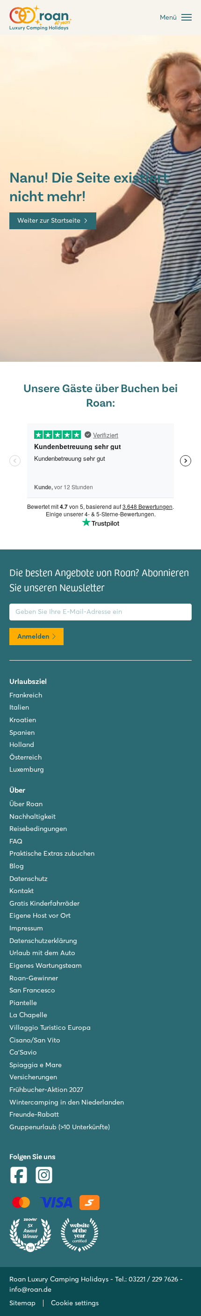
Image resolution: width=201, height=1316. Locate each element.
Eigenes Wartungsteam (45, 965)
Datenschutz (28, 878)
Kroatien (22, 720)
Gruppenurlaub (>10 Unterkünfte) (59, 1127)
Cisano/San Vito (34, 1040)
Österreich (25, 757)
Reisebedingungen (38, 828)
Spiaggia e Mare (35, 1065)
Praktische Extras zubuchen (51, 853)
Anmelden (33, 636)
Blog (16, 866)
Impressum (26, 928)
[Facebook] (18, 1176)
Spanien (22, 732)
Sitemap (22, 1303)
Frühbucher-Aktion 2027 (46, 1089)
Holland (21, 744)
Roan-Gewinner (33, 978)
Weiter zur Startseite (48, 220)
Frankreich (25, 695)
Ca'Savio (23, 1052)
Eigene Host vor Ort (40, 915)
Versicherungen (33, 1077)
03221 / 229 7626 (153, 1279)
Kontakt (21, 891)
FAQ (15, 841)
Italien (19, 707)
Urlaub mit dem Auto (42, 953)
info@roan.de (30, 1289)
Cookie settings (75, 1303)
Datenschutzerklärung (43, 940)
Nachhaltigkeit (32, 816)
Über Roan (26, 804)
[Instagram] (44, 1176)
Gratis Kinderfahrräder (44, 903)
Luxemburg (26, 769)
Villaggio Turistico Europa (50, 1027)
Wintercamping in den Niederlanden (66, 1102)
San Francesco (32, 990)
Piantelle (23, 1003)
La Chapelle (28, 1015)
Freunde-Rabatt (34, 1114)
